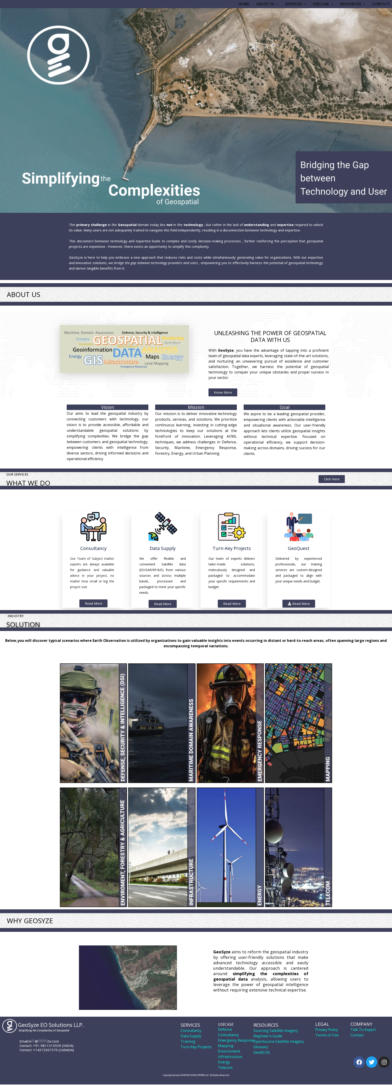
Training (188, 1041)
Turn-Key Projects (196, 1046)
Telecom (225, 1067)
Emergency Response (236, 1040)
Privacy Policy (326, 1029)
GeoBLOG (261, 1052)
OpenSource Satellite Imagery (278, 1041)
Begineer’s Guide (267, 1035)
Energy (224, 1062)
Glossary (260, 1046)
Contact (357, 1035)
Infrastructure (230, 1056)
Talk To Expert (363, 1029)
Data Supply (191, 1035)
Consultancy (191, 1030)
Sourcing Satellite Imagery (275, 1030)
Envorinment (229, 1051)
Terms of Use (326, 1035)
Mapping (225, 1045)
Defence (225, 1029)
